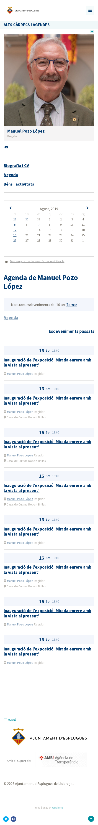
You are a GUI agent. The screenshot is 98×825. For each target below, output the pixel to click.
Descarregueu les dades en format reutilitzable (37, 261)
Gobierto (57, 807)
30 (26, 219)
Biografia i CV (16, 165)
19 (14, 235)
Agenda (11, 174)
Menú (11, 720)
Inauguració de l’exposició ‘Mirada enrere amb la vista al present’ (47, 362)
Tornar (71, 304)
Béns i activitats (19, 184)
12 (14, 230)
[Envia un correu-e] (6, 147)
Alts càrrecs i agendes (27, 24)
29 (14, 219)
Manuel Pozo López (20, 374)
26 (14, 240)
